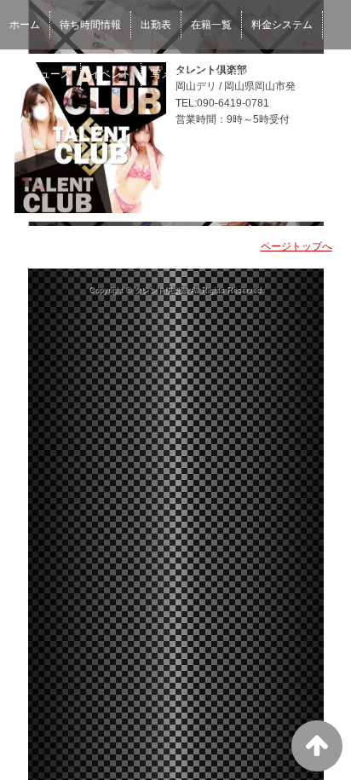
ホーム (24, 25)
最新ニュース (40, 74)
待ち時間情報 (90, 25)
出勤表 (156, 25)
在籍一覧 (211, 25)
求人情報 (231, 74)
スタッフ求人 (302, 74)
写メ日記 (171, 74)
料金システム (282, 25)
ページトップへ (296, 246)
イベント (110, 74)
